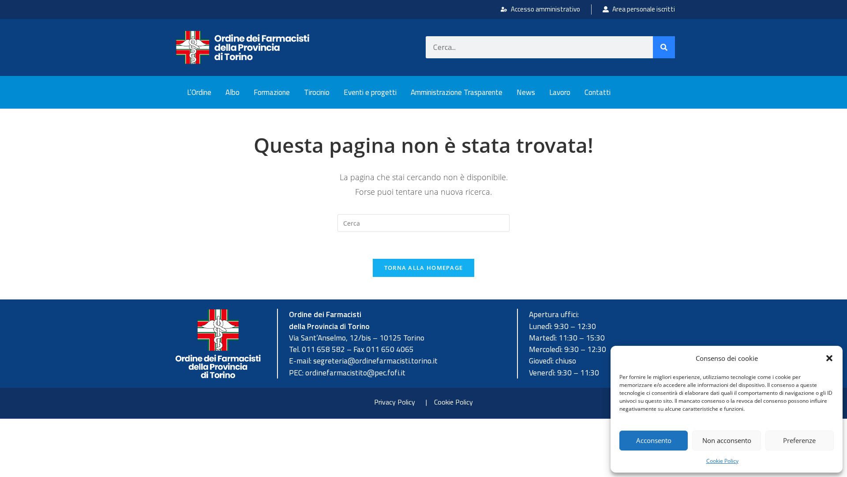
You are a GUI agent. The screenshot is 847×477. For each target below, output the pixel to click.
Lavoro (559, 92)
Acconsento (653, 440)
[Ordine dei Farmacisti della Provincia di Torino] (242, 47)
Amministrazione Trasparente (456, 92)
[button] (829, 358)
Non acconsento (726, 440)
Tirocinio (317, 92)
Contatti (598, 92)
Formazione (272, 92)
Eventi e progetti (370, 92)
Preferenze (799, 440)
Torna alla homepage (423, 268)
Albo (232, 92)
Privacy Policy (394, 402)
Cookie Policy (722, 461)
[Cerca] (664, 47)
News (526, 92)
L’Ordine (199, 92)
